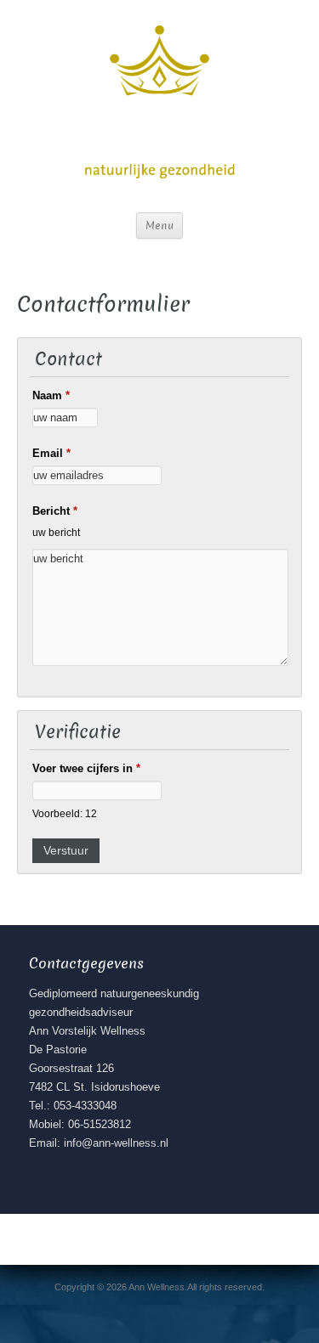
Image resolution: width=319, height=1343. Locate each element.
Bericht (54, 511)
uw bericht (56, 532)
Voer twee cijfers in (86, 768)
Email (51, 453)
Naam (51, 395)
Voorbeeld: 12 (64, 813)
